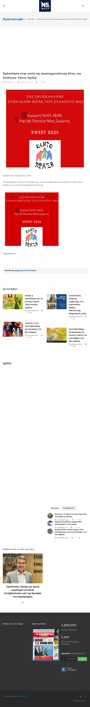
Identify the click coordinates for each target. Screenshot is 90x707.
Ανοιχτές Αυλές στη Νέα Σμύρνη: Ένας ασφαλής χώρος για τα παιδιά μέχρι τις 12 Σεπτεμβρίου (71, 532)
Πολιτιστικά (12, 19)
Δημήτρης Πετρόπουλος (26, 82)
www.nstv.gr (21, 696)
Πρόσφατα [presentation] (55, 508)
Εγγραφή (82, 659)
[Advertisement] (45, 44)
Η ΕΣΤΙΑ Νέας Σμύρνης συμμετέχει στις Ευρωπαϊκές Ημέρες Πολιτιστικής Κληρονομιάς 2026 (77, 304)
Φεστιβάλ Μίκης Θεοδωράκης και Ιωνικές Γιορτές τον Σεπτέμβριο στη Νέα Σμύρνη (78, 335)
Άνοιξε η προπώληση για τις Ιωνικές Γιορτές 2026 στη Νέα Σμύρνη (34, 301)
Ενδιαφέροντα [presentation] (68, 508)
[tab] (55, 508)
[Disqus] (45, 400)
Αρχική (22, 19)
